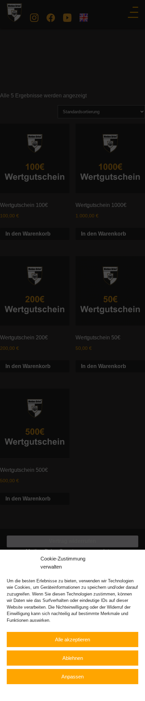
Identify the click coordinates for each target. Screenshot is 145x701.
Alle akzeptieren (72, 639)
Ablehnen (72, 658)
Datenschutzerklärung (78, 691)
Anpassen (72, 676)
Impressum (113, 691)
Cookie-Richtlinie (37, 691)
